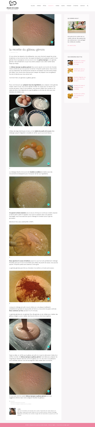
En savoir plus (72, 45)
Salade (33, 5)
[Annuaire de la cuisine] (13, 5)
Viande (57, 5)
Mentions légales (52, 424)
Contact (82, 5)
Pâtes (44, 5)
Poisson (69, 5)
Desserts (50, 5)
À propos (75, 5)
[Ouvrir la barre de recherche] (87, 6)
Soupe (63, 5)
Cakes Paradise (44, 424)
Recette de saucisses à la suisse (18, 402)
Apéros (39, 5)
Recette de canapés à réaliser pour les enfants (21, 403)
